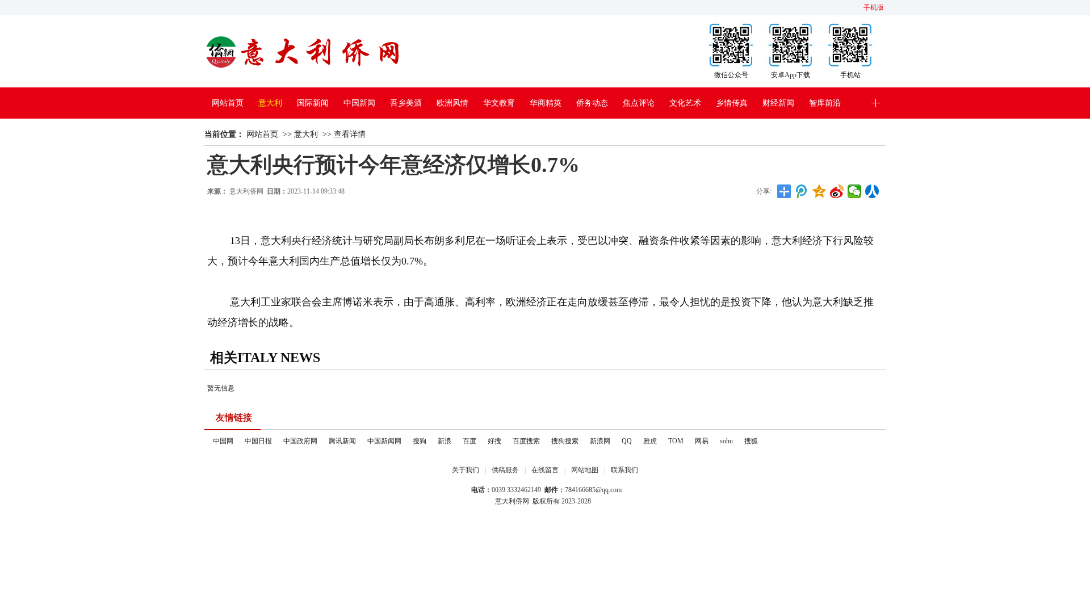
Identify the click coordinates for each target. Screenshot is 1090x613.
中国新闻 (359, 103)
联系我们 (624, 470)
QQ (627, 441)
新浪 (444, 441)
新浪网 (600, 441)
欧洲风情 (452, 103)
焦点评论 (639, 103)
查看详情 (350, 134)
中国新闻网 (384, 441)
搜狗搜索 (564, 441)
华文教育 (499, 103)
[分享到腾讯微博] (802, 191)
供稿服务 (505, 470)
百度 (469, 441)
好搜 (494, 441)
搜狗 (419, 441)
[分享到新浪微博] (837, 191)
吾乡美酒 (406, 103)
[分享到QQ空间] (819, 191)
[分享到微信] (855, 191)
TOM (676, 441)
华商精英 (545, 103)
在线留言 (545, 470)
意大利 (270, 103)
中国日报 (258, 441)
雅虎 (650, 441)
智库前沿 (825, 103)
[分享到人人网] (872, 191)
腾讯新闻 (342, 441)
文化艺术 (685, 103)
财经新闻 (778, 103)
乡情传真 (732, 103)
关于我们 (465, 470)
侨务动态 (592, 103)
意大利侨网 (246, 191)
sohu (726, 441)
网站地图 (584, 470)
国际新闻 (313, 103)
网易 (701, 441)
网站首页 (228, 103)
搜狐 (751, 441)
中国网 (223, 441)
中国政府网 (300, 441)
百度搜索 (526, 441)
